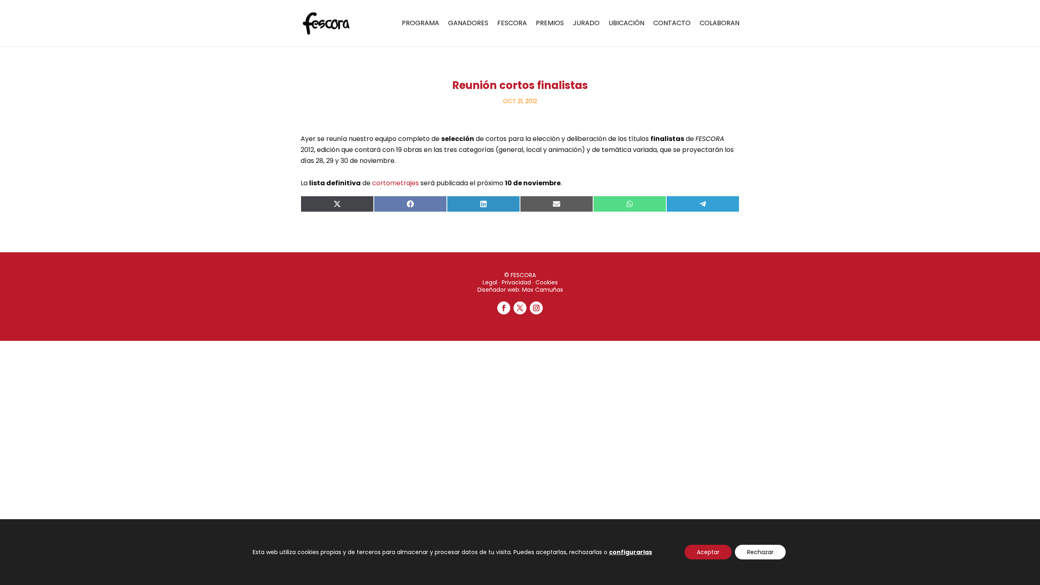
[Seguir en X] (520, 307)
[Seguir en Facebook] (503, 307)
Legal (490, 282)
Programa (420, 24)
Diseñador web (498, 290)
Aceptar (708, 552)
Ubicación (626, 24)
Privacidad (516, 282)
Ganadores (468, 24)
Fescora (512, 24)
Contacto (672, 24)
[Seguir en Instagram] (536, 307)
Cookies (546, 282)
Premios (550, 24)
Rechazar (760, 552)
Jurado (586, 24)
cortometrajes (395, 183)
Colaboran (719, 24)
